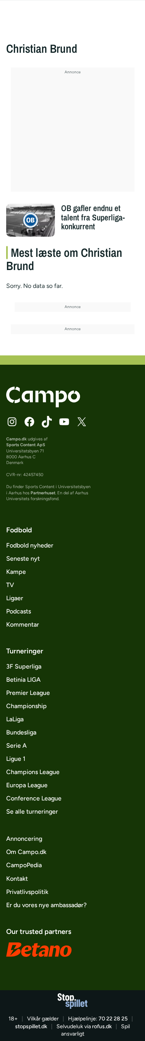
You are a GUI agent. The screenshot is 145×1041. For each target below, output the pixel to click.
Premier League (28, 692)
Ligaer (14, 598)
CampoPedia (24, 865)
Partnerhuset (43, 492)
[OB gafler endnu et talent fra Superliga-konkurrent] (30, 220)
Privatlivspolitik (27, 892)
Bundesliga (21, 732)
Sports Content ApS (25, 444)
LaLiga (15, 719)
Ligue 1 (16, 758)
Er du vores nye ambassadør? (46, 905)
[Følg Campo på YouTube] (64, 422)
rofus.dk (102, 1026)
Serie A (16, 745)
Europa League (27, 785)
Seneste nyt (23, 558)
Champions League (33, 772)
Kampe (16, 571)
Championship (26, 706)
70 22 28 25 (113, 1018)
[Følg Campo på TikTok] (47, 422)
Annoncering (24, 838)
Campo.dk (16, 439)
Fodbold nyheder (29, 545)
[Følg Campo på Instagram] (12, 422)
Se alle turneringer (32, 811)
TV (10, 585)
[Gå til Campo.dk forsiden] (43, 405)
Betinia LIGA (23, 679)
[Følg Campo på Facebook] (29, 422)
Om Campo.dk (26, 852)
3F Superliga (23, 666)
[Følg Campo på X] (81, 422)
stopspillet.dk (31, 1026)
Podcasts (18, 611)
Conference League (33, 798)
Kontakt (17, 878)
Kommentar (22, 624)
